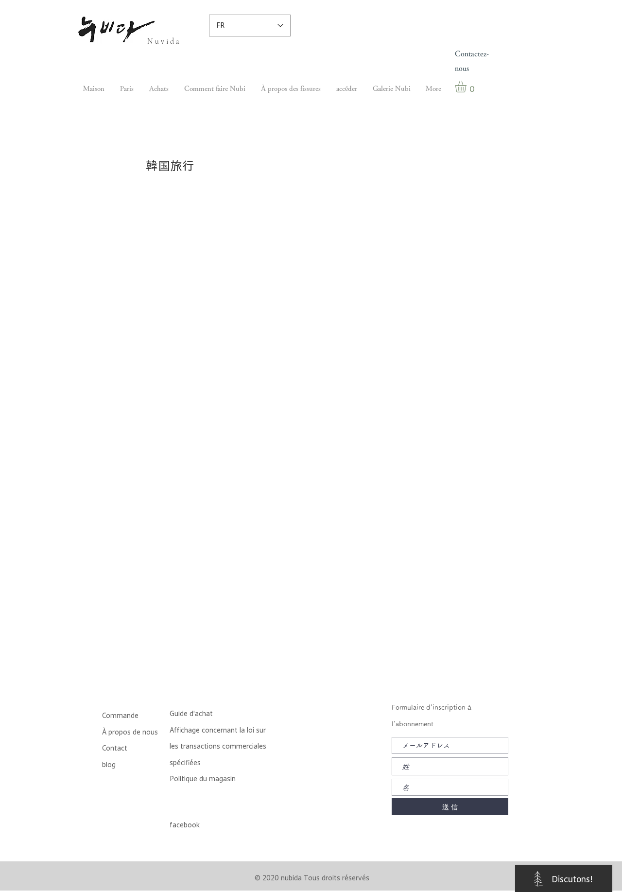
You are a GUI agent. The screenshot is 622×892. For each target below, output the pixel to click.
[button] (467, 86)
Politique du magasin (203, 778)
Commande (120, 715)
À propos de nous (130, 732)
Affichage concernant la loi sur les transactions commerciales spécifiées (218, 746)
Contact (114, 748)
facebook (185, 825)
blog (109, 764)
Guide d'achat (191, 713)
